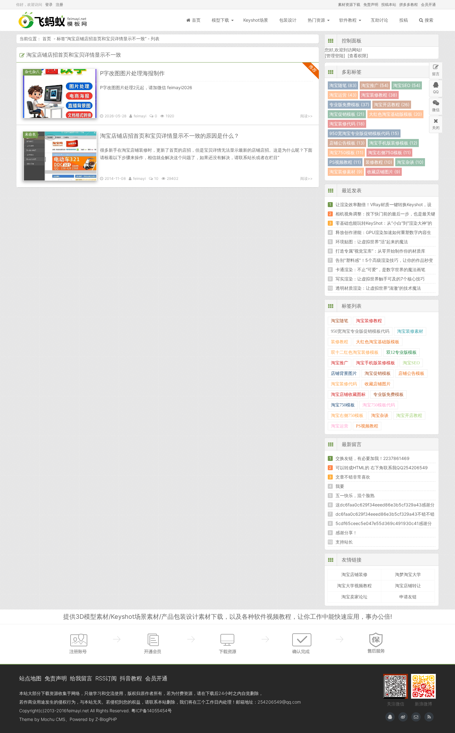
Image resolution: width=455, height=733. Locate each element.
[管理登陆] (335, 55)
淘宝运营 (339, 426)
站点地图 (30, 678)
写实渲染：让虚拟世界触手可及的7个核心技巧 (380, 278)
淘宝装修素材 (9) (345, 171)
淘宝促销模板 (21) (346, 114)
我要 (340, 486)
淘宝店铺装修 (354, 574)
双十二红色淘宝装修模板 (355, 352)
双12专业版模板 (401, 352)
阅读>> (306, 116)
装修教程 (339, 342)
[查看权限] (358, 55)
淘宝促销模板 (378, 373)
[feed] (429, 717)
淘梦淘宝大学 (408, 574)
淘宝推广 (339, 363)
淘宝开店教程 (409, 415)
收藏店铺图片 (378, 384)
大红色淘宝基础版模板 (377, 342)
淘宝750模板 (343, 405)
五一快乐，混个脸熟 (355, 495)
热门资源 (316, 20)
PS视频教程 (367, 426)
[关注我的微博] (403, 717)
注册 (59, 4)
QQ (436, 91)
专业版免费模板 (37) (349, 104)
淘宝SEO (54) (406, 85)
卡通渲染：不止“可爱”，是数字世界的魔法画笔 (380, 269)
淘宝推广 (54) (374, 85)
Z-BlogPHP (106, 719)
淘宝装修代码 (344, 384)
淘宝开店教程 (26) (392, 104)
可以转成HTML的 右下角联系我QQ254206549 (382, 467)
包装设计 (288, 20)
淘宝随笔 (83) (343, 85)
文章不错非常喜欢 (353, 476)
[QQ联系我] (390, 717)
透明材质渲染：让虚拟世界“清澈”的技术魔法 (378, 288)
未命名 (30, 134)
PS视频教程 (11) (345, 162)
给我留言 (81, 678)
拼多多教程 (408, 4)
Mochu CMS (53, 719)
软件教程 (348, 20)
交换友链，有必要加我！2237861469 (373, 458)
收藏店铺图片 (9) (383, 171)
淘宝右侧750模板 (347, 415)
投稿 (403, 20)
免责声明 (370, 4)
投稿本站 (388, 4)
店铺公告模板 (411, 373)
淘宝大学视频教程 (354, 585)
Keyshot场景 (255, 20)
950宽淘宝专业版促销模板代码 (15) (364, 133)
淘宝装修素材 (410, 331)
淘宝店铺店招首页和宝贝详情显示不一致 (106, 38)
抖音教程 (131, 678)
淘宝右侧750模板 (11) (389, 152)
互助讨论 (379, 20)
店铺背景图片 (344, 373)
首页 (196, 20)
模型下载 (220, 20)
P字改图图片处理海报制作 (132, 73)
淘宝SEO (411, 363)
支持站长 (344, 541)
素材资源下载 (349, 4)
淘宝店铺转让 (408, 585)
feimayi (140, 116)
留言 (436, 74)
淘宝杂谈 (379, 415)
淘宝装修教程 (369, 321)
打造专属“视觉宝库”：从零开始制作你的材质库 (380, 251)
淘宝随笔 (339, 321)
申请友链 (408, 596)
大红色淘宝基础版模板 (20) (395, 114)
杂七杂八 (32, 71)
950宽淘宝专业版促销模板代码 (360, 331)
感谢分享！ (346, 532)
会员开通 (428, 4)
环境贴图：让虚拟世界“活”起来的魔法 (372, 241)
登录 (49, 4)
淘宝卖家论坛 (354, 596)
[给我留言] (416, 717)
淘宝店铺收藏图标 (348, 394)
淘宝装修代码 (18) (347, 123)
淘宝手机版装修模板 (375, 363)
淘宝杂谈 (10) (410, 162)
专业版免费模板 (388, 394)
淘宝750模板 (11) (346, 152)
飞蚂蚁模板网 (53, 20)
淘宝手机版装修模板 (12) (393, 142)
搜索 (429, 20)
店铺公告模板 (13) (347, 142)
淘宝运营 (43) (343, 95)
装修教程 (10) (379, 162)
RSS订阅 (106, 678)
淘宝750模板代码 (378, 405)
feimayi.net (78, 710)
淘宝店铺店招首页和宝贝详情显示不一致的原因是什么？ (169, 135)
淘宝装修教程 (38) (379, 95)
